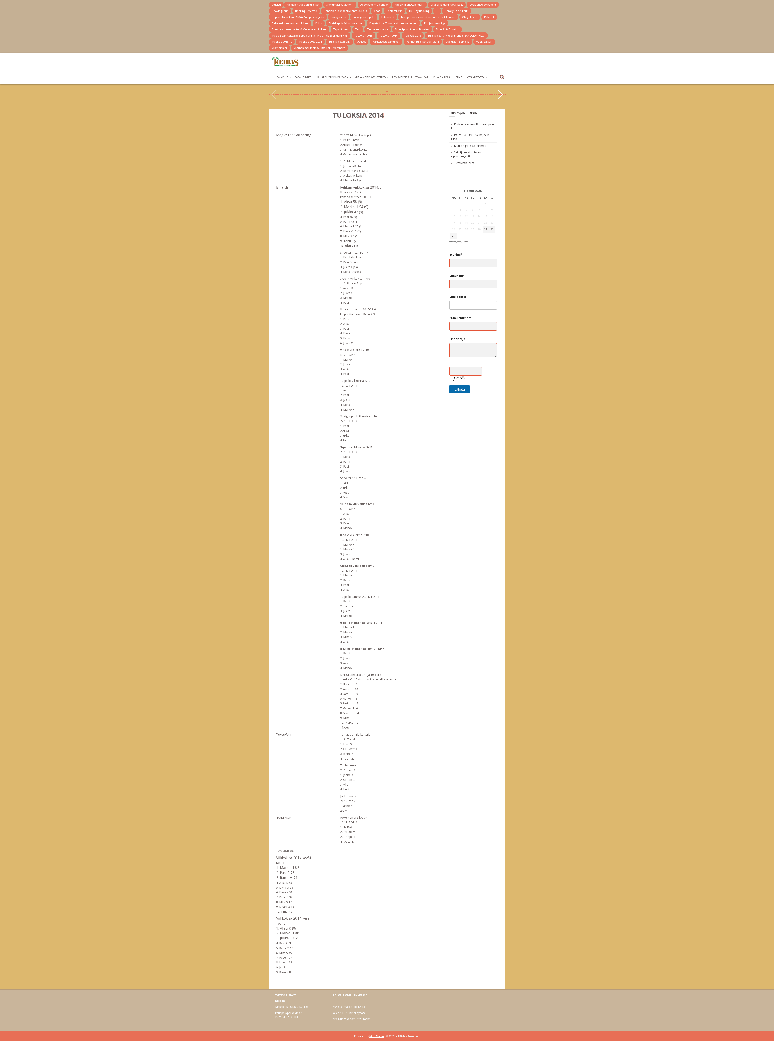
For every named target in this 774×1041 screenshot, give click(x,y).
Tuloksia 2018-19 (282, 41)
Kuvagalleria (338, 17)
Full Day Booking (419, 11)
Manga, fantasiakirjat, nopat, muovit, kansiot (428, 17)
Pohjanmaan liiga (434, 23)
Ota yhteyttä (469, 17)
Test (357, 29)
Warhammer (279, 48)
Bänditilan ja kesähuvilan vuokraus (345, 11)
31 (453, 235)
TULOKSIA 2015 (363, 35)
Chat (377, 11)
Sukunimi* (456, 276)
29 (485, 229)
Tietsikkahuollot (464, 163)
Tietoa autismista (377, 29)
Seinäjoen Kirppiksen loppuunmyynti (466, 154)
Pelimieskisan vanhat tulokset (290, 23)
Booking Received (306, 11)
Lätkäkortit (387, 17)
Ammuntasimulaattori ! (340, 4)
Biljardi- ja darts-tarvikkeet (447, 4)
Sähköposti (457, 297)
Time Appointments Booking (412, 29)
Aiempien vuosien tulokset (303, 4)
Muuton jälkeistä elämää (470, 146)
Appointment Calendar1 (409, 4)
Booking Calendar (462, 242)
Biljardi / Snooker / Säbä (332, 77)
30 (492, 229)
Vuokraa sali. (484, 41)
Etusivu (276, 4)
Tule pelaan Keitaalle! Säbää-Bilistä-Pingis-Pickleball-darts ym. (309, 35)
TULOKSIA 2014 (388, 35)
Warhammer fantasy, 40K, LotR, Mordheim (319, 48)
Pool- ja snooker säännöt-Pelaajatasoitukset (299, 29)
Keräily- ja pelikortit (456, 11)
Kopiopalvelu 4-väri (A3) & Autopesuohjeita (298, 17)
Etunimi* (455, 254)
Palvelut (489, 17)
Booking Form (280, 11)
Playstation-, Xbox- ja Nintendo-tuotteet (393, 23)
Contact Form (394, 11)
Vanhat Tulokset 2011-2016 (422, 41)
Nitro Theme (376, 1036)
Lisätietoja (457, 339)
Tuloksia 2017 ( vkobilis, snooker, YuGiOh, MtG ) (456, 35)
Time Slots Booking (447, 29)
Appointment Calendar (374, 4)
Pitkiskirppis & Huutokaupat (346, 23)
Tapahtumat (340, 29)
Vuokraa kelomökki (457, 41)
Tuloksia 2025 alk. (339, 41)
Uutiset (361, 41)
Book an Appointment (483, 4)
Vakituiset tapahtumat (385, 41)
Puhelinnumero (460, 318)
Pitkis (318, 23)
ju (437, 11)
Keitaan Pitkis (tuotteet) (370, 77)
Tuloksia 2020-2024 (310, 41)
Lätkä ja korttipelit (364, 17)
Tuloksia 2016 (412, 35)
